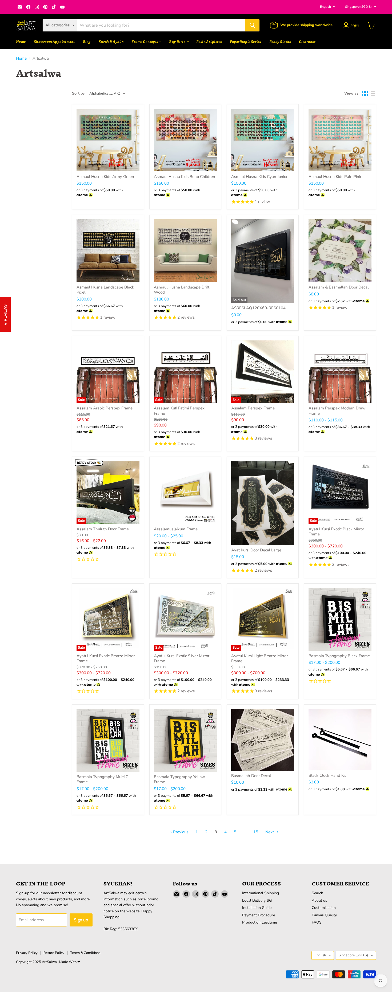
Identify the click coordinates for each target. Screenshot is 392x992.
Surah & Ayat (110, 41)
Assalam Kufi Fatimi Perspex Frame (179, 410)
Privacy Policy (27, 952)
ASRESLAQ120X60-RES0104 (258, 308)
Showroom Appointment (54, 41)
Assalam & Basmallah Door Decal (339, 287)
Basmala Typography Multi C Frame (102, 779)
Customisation (324, 907)
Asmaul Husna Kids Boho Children (184, 176)
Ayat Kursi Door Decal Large (256, 550)
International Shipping (260, 893)
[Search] (252, 25)
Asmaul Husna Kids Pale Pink (335, 176)
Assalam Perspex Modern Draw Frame (337, 410)
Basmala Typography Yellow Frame (179, 779)
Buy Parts (177, 41)
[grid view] (365, 93)
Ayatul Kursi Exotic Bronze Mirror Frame (106, 658)
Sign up (81, 919)
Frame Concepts (145, 41)
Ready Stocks (280, 41)
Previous (180, 832)
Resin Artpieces (209, 41)
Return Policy (53, 952)
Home (21, 41)
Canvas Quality (324, 915)
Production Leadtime (259, 922)
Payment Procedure (258, 915)
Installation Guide (256, 907)
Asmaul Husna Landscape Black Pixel (105, 289)
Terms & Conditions (85, 952)
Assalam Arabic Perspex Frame (105, 408)
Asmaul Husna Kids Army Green (105, 176)
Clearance (307, 41)
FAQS (317, 922)
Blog (87, 41)
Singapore (358, 7)
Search (317, 893)
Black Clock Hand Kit (327, 775)
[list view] (372, 93)
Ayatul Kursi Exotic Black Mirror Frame (336, 531)
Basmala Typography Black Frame (339, 655)
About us (319, 900)
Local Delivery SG (257, 900)
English (325, 7)
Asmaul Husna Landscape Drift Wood (181, 289)
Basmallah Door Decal (251, 775)
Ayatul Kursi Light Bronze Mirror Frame (259, 658)
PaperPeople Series (245, 41)
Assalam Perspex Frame (253, 408)
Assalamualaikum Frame (176, 529)
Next (270, 832)
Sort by (78, 93)
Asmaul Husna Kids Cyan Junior (259, 176)
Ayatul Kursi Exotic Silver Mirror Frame (181, 658)
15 (255, 832)
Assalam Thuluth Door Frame (103, 529)
